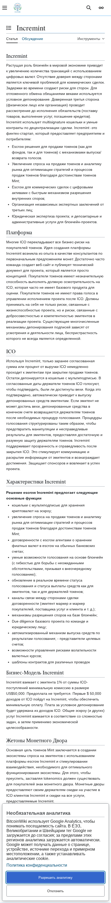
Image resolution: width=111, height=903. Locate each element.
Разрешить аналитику (55, 878)
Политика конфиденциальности (36, 865)
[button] (101, 7)
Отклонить (55, 891)
